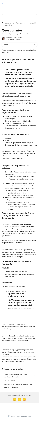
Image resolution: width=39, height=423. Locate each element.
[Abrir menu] (35, 3)
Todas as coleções (8, 23)
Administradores (21, 23)
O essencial (32, 23)
